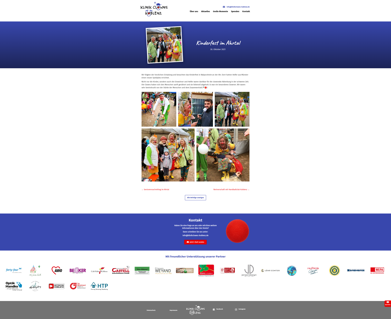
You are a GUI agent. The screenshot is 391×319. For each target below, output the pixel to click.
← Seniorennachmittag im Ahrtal (155, 189)
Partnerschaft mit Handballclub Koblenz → (231, 189)
